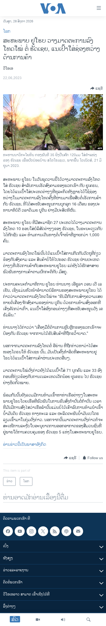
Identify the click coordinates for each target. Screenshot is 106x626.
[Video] (38, 619)
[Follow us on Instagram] (31, 531)
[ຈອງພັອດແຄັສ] (78, 531)
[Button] (96, 88)
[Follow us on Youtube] (19, 531)
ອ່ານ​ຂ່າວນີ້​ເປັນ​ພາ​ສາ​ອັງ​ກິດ (24, 444)
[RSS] (55, 531)
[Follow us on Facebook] (8, 531)
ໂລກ (6, 31)
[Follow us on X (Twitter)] (43, 531)
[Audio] (63, 619)
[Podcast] (66, 531)
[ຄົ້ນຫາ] (88, 619)
